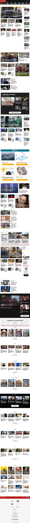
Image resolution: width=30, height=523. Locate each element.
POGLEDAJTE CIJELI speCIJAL (15, 112)
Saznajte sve (4, 242)
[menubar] (27, 1)
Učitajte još (15, 372)
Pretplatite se (15, 323)
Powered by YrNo (27, 255)
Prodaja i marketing (15, 513)
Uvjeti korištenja (15, 514)
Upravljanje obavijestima (15, 519)
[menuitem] (27, 1)
